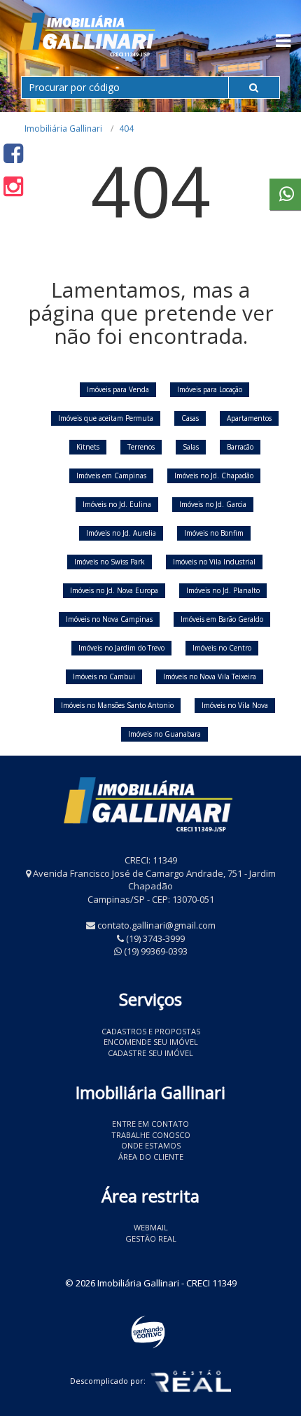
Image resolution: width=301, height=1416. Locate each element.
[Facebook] (13, 153)
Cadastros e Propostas (151, 1031)
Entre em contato (150, 1123)
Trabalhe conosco (150, 1135)
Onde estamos (151, 1145)
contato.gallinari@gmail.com (156, 925)
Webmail (151, 1227)
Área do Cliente (150, 1156)
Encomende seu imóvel (151, 1041)
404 (126, 128)
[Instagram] (13, 186)
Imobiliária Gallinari (63, 128)
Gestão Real (150, 1238)
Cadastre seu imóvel (150, 1053)
